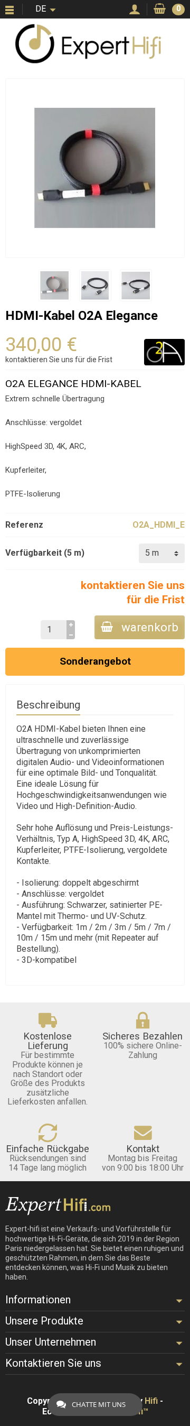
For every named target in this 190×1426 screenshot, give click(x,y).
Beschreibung (48, 704)
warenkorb (149, 627)
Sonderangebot (95, 661)
